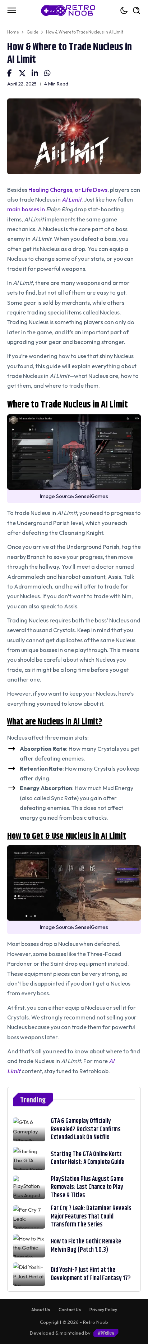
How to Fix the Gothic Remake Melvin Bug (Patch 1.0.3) (86, 1246)
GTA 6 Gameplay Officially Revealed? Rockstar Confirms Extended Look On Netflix (86, 1129)
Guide (32, 32)
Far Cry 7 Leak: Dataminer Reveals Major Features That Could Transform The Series (91, 1216)
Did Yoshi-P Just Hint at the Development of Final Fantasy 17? (91, 1274)
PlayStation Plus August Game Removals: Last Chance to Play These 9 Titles (87, 1187)
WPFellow (106, 1333)
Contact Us (70, 1309)
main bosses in (26, 209)
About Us (40, 1309)
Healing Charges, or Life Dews (67, 189)
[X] (22, 73)
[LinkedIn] (34, 73)
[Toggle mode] (124, 10)
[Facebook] (9, 73)
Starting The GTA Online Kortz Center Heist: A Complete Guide (87, 1158)
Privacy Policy (103, 1309)
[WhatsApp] (47, 73)
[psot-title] (29, 1129)
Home (13, 32)
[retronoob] (68, 10)
